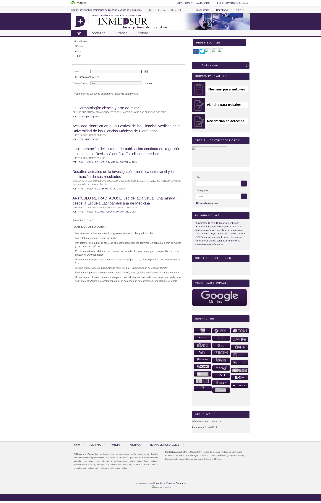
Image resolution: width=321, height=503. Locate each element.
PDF (74, 116)
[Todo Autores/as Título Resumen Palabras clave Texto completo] (222, 196)
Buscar (83, 41)
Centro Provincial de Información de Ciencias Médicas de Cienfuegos (106, 10)
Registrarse (222, 10)
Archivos (121, 33)
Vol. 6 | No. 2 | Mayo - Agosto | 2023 (106, 189)
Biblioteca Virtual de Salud (233, 3)
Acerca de (98, 33)
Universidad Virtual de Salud (193, 3)
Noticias (142, 33)
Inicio (79, 33)
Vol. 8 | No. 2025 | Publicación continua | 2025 (112, 162)
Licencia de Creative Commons (170, 483)
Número (79, 46)
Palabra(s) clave (80, 83)
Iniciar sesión (202, 10)
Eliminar (148, 83)
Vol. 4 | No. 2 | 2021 (89, 116)
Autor (78, 51)
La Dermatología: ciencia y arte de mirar (105, 108)
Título (78, 56)
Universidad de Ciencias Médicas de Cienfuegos (160, 497)
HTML (80, 162)
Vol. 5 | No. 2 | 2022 (89, 139)
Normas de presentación (164, 445)
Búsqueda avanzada (207, 203)
